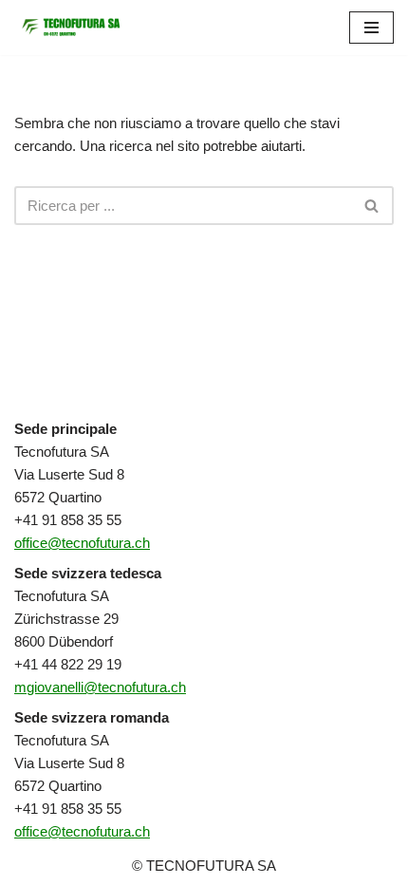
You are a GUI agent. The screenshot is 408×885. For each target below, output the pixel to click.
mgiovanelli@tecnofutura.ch (100, 687)
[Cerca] (372, 205)
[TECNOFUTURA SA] (71, 27)
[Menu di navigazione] (371, 27)
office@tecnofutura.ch (82, 543)
